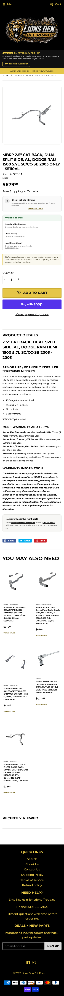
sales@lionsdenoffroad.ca (23, 522)
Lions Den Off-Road (33, 973)
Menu (11, 4)
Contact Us (32, 869)
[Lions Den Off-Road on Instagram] (34, 963)
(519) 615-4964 (48, 522)
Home (5, 75)
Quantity (8, 272)
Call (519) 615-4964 (12, 248)
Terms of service (32, 880)
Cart (57, 4)
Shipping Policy (32, 874)
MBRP (5, 178)
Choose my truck (35, 208)
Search (32, 859)
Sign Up (53, 946)
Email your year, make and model (18, 246)
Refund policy (32, 885)
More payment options (32, 314)
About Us (32, 864)
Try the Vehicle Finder (16, 64)
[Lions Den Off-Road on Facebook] (28, 963)
